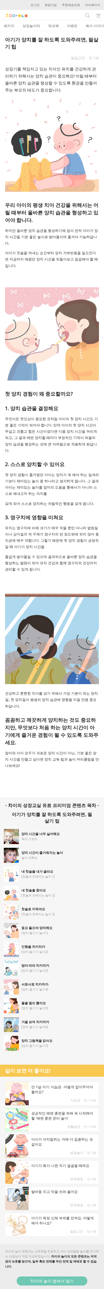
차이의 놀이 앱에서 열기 (52, 1281)
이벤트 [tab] (72, 25)
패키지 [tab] (9, 25)
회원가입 (51, 5)
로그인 (35, 5)
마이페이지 (92, 5)
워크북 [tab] (53, 25)
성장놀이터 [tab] (31, 25)
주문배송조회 (71, 5)
